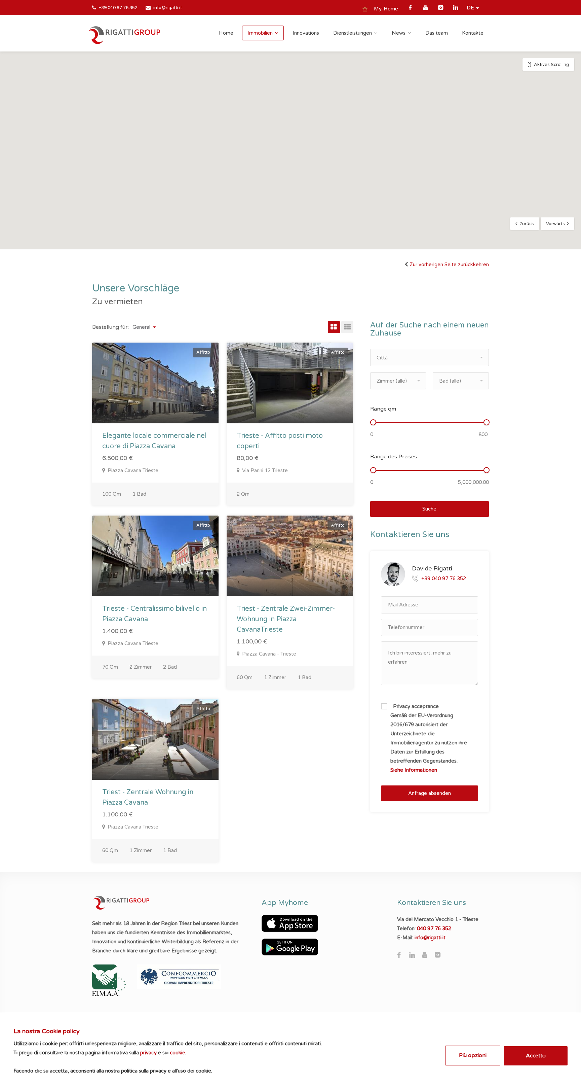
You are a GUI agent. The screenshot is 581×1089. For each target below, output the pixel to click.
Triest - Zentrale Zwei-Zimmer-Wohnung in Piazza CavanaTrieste (286, 619)
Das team (436, 33)
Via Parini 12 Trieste (264, 470)
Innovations (306, 33)
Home (226, 33)
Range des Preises (393, 456)
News (398, 33)
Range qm (383, 409)
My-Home (386, 9)
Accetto (536, 1055)
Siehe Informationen (413, 770)
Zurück (526, 223)
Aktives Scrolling (551, 64)
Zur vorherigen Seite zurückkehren (449, 264)
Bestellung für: (110, 327)
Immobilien (260, 33)
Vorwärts (555, 223)
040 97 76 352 (434, 928)
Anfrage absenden (429, 793)
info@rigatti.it (167, 7)
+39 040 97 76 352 (118, 7)
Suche (429, 509)
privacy (148, 1053)
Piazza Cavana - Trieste (268, 654)
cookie (177, 1053)
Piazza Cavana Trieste (132, 470)
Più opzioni (473, 1055)
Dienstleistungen (352, 33)
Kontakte (472, 33)
